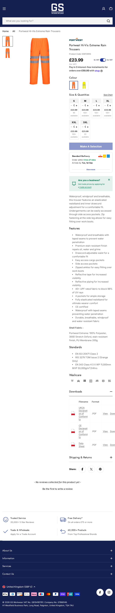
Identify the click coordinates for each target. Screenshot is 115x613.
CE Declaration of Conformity (83, 431)
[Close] (109, 180)
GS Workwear (16, 602)
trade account (85, 187)
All (13, 31)
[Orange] (73, 85)
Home (5, 31)
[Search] (108, 21)
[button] (57, 488)
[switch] (103, 60)
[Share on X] (91, 469)
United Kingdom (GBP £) (19, 586)
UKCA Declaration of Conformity (83, 413)
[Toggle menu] (4, 8)
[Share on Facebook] (82, 469)
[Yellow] (84, 85)
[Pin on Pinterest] (100, 469)
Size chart (108, 95)
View (105, 413)
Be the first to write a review (58, 488)
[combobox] (57, 21)
